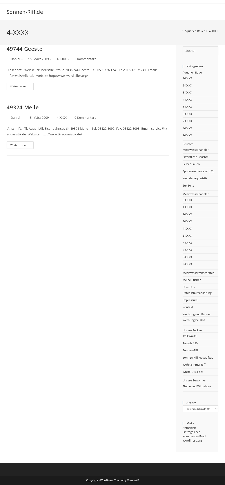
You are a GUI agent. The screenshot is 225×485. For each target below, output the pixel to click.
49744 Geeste (24, 48)
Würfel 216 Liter (193, 372)
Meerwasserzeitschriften (198, 273)
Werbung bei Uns (194, 320)
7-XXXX (187, 121)
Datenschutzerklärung (197, 293)
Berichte (188, 144)
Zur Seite (188, 185)
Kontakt (188, 307)
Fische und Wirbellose (197, 386)
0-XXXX (187, 200)
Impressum (190, 300)
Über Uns (189, 287)
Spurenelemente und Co (198, 171)
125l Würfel (190, 336)
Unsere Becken (192, 330)
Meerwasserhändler (196, 150)
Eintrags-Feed (191, 432)
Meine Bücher (192, 280)
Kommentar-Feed (194, 436)
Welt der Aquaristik (195, 178)
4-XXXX (213, 31)
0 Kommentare (85, 59)
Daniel (15, 59)
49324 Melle (23, 107)
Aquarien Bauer (193, 72)
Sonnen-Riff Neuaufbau (198, 357)
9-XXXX (187, 135)
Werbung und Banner (197, 314)
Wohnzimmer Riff (194, 364)
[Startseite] (179, 31)
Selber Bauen (191, 164)
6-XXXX (187, 114)
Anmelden (189, 428)
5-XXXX (187, 107)
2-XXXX (187, 85)
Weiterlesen (22, 87)
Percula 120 (190, 343)
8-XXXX (187, 128)
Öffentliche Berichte (196, 157)
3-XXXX (187, 92)
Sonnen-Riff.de (25, 11)
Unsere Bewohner (194, 380)
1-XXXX (187, 78)
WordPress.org (192, 440)
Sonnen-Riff (190, 350)
